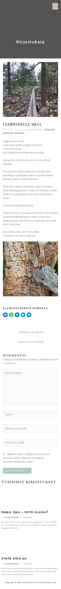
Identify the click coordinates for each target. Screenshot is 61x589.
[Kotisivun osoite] (30, 443)
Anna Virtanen (12, 517)
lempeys (19, 132)
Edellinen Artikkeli (31, 332)
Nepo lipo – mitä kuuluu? (25, 512)
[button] (55, 6)
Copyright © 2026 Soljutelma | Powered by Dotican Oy (30, 582)
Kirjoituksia (30, 42)
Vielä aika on (14, 558)
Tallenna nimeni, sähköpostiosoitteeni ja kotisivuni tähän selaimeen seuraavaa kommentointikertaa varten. (26, 458)
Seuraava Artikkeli (31, 342)
